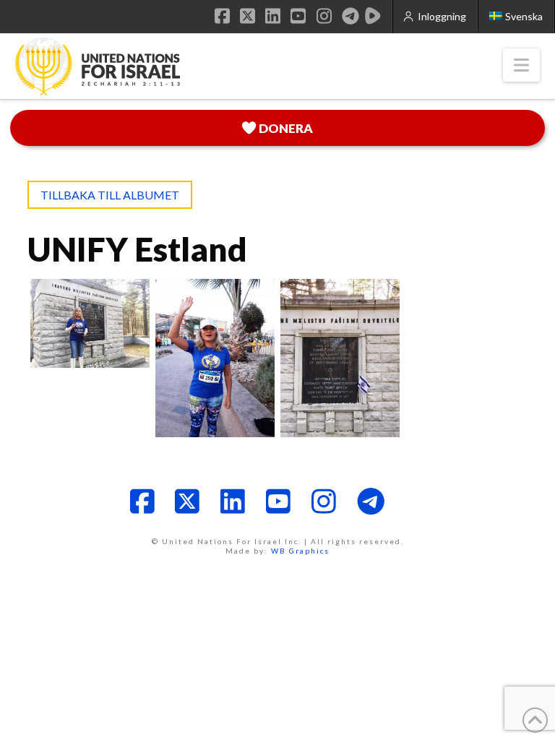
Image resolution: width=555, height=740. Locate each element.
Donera (286, 128)
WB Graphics (300, 550)
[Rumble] (373, 16)
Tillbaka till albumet (109, 195)
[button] (521, 65)
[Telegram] (350, 16)
